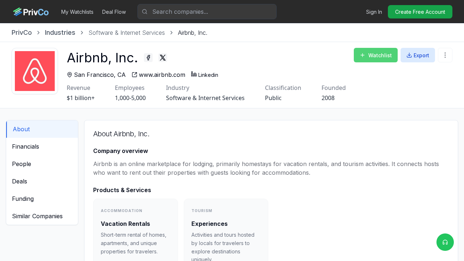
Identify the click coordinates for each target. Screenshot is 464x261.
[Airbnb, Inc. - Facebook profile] (148, 57)
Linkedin (208, 75)
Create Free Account (420, 12)
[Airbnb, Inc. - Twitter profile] (162, 57)
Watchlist (380, 55)
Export (421, 55)
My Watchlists (77, 12)
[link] (192, 32)
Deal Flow (114, 12)
